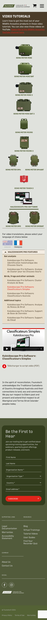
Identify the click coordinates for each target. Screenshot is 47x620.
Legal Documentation (9, 527)
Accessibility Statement (8, 537)
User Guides (29, 537)
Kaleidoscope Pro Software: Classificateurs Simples (20, 288)
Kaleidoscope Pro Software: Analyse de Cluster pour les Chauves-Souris (24, 270)
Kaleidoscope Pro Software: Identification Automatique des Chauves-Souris (22, 262)
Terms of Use (19, 615)
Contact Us (7, 565)
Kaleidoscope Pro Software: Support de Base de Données (24, 312)
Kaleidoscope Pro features (22, 252)
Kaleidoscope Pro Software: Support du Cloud (24, 319)
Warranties (7, 532)
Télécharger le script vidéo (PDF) (23, 366)
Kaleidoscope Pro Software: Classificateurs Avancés (20, 294)
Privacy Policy (7, 615)
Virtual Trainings (32, 530)
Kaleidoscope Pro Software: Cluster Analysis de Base (24, 281)
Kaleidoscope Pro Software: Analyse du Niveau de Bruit (24, 306)
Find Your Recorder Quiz (30, 542)
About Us (6, 562)
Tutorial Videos (31, 533)
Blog (26, 526)
